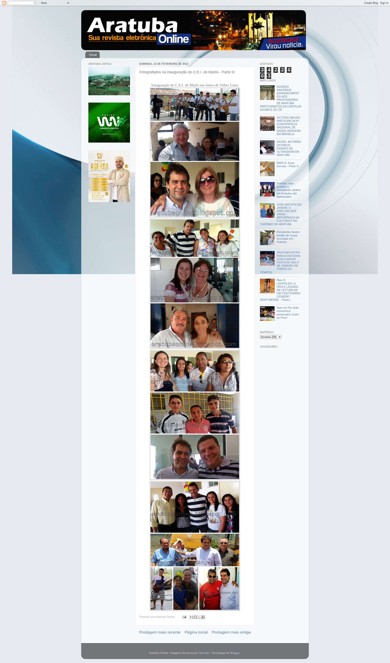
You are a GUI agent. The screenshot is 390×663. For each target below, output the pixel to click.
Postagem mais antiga (231, 632)
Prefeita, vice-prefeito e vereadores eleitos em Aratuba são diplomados (288, 190)
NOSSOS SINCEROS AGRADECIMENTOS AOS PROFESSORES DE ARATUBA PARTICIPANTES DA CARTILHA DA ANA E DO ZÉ (280, 98)
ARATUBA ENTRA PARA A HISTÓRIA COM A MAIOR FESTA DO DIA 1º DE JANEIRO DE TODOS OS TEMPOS (280, 262)
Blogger (235, 652)
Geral (92, 54)
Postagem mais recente (160, 632)
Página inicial (196, 632)
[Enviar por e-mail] (192, 617)
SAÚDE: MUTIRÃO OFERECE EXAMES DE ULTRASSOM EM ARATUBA (289, 148)
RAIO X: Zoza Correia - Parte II (287, 164)
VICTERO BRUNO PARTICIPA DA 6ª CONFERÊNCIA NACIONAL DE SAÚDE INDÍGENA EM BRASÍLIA (288, 126)
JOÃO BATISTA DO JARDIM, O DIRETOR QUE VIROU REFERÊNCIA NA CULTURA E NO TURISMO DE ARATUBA (280, 214)
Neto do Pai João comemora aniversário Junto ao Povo (288, 312)
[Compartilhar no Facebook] (203, 617)
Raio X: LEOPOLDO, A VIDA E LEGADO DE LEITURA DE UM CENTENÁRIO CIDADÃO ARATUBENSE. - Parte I (280, 290)
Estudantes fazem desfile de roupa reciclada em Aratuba (288, 236)
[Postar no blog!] (195, 617)
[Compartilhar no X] (199, 617)
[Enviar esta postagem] (184, 616)
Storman (204, 652)
